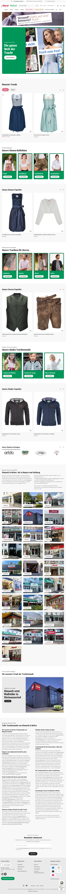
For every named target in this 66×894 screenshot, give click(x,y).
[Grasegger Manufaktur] (25, 453)
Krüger (49, 478)
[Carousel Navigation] (62, 90)
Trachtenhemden (14, 796)
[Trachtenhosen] (41, 162)
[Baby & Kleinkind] (54, 362)
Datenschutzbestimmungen (25, 848)
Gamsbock (42, 481)
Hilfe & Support (21, 866)
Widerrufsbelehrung (22, 871)
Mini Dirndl (21, 766)
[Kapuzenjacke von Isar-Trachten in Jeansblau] (49, 412)
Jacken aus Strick (8, 802)
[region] (33, 213)
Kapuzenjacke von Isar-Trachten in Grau (11, 434)
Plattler (22, 783)
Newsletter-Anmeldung (18, 1)
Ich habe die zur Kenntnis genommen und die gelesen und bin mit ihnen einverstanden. (33, 849)
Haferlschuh (9, 800)
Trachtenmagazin (50, 5)
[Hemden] (25, 262)
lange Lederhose (16, 785)
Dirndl (10, 755)
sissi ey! (3, 819)
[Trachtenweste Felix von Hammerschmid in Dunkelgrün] (17, 312)
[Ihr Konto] (61, 5)
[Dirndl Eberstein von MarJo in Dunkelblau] (17, 212)
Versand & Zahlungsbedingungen (39, 871)
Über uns (36, 864)
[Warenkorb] (64, 5)
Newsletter (20, 864)
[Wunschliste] (30, 131)
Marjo (37, 478)
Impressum (33, 885)
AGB (42, 848)
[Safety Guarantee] (2, 874)
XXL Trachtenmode (47, 777)
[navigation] (62, 190)
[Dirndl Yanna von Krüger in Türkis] (49, 113)
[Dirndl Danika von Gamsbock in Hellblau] (17, 113)
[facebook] (26, 885)
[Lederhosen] (9, 262)
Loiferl (5, 799)
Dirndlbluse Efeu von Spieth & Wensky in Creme (44, 234)
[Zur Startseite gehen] (9, 5)
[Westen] (41, 262)
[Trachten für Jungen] (33, 362)
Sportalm (45, 478)
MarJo (13, 769)
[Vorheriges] (60, 190)
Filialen (45, 5)
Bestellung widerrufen (8, 878)
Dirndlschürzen (41, 760)
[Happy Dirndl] (41, 453)
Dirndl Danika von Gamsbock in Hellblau (11, 135)
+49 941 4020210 (7, 865)
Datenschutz (37, 866)
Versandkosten (30, 889)
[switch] (61, 889)
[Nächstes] (63, 190)
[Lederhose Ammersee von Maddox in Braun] (49, 312)
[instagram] (23, 885)
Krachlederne (41, 739)
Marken (41, 5)
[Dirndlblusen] (25, 162)
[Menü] (64, 881)
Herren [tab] (13, 89)
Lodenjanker (25, 802)
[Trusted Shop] (5, 874)
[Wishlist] (58, 5)
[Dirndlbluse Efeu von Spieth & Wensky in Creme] (49, 212)
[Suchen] (37, 5)
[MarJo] (56, 455)
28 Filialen (28, 480)
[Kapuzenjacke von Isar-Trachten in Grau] (17, 412)
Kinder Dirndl (58, 735)
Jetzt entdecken (7, 176)
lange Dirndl (9, 768)
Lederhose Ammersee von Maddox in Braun (44, 334)
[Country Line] (9, 453)
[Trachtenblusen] (56, 162)
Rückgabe (20, 868)
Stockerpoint (56, 478)
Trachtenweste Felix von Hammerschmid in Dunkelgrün (14, 334)
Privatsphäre (37, 868)
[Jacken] (56, 262)
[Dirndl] (9, 162)
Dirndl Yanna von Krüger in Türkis (41, 135)
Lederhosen (23, 782)
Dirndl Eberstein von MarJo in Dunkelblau (11, 234)
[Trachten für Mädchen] (12, 362)
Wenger (41, 478)
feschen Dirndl (60, 752)
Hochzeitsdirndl (11, 772)
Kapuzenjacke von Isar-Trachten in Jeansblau (44, 434)
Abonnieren (33, 853)
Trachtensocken (11, 799)
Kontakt (41, 885)
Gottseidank (14, 817)
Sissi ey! (49, 481)
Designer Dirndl (21, 816)
